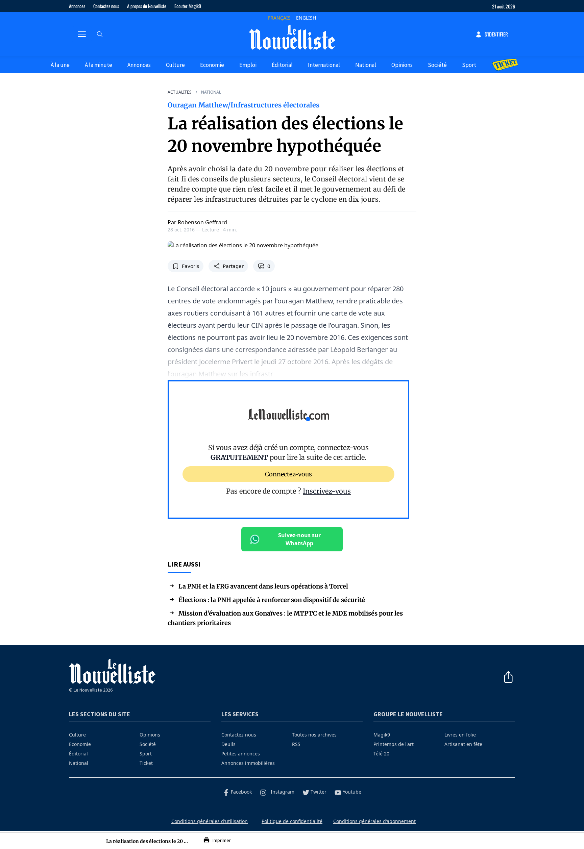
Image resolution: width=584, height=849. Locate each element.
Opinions (402, 65)
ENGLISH (306, 18)
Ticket (146, 763)
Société (437, 65)
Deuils (228, 744)
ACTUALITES (180, 92)
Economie (212, 65)
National (365, 65)
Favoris (190, 266)
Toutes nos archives (314, 734)
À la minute (98, 65)
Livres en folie (460, 734)
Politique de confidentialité (292, 821)
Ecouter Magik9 (187, 5)
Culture (175, 65)
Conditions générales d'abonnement (374, 821)
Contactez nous (106, 5)
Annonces (77, 5)
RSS (296, 744)
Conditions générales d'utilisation (209, 821)
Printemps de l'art (393, 744)
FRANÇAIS (279, 18)
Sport (469, 65)
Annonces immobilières (248, 763)
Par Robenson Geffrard (197, 222)
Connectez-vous (288, 474)
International (324, 65)
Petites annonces (240, 753)
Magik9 (381, 734)
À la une (60, 65)
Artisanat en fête (463, 744)
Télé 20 (381, 753)
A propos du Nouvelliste (146, 5)
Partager (233, 266)
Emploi (248, 65)
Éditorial (282, 65)
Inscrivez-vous (327, 491)
